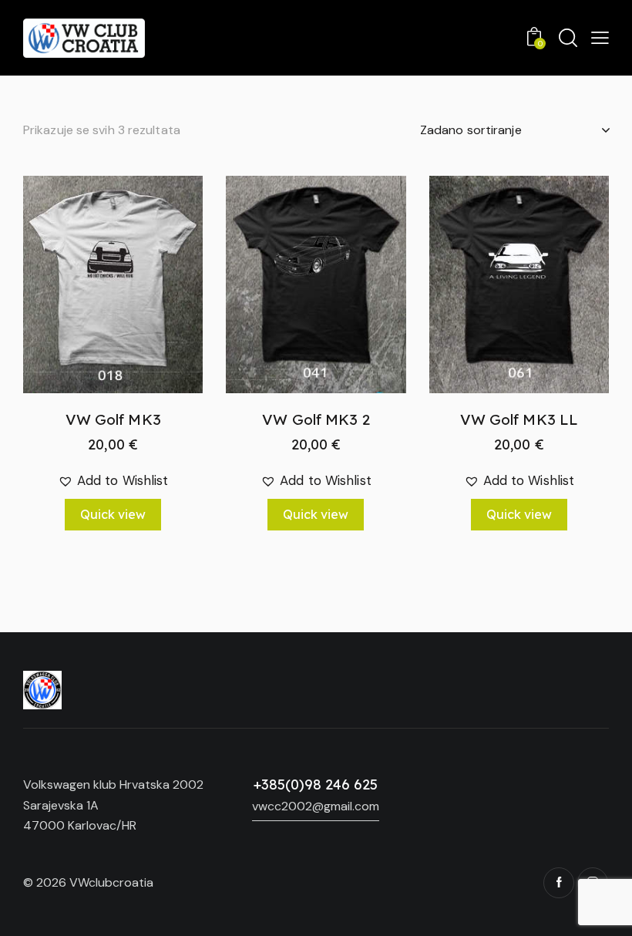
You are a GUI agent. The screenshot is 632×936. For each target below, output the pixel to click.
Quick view (113, 514)
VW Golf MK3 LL (519, 419)
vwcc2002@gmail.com (315, 806)
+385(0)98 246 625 (316, 784)
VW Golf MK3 (113, 419)
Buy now (113, 459)
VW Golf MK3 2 (315, 419)
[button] (92, 284)
